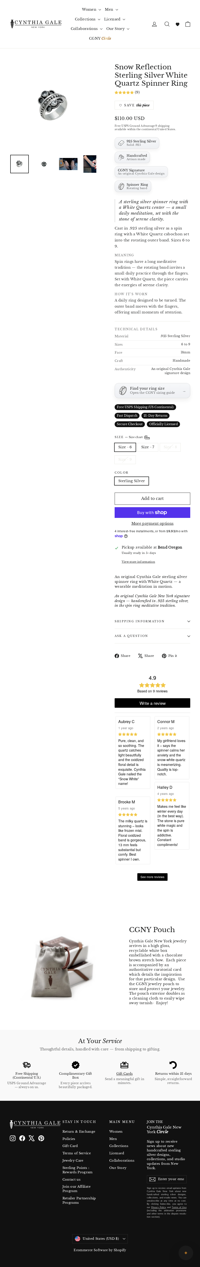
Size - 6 (125, 447)
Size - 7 (147, 447)
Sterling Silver (131, 481)
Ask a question (131, 636)
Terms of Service (76, 1153)
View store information (138, 561)
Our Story (116, 29)
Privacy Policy (158, 1207)
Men (109, 9)
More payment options (152, 523)
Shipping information (140, 621)
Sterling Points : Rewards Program (77, 1170)
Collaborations (85, 29)
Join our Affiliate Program (76, 1188)
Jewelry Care (72, 1160)
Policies (68, 1139)
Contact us (71, 1179)
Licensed (112, 19)
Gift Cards (124, 1074)
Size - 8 (170, 447)
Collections (86, 19)
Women (89, 9)
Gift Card (70, 1146)
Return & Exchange (78, 1131)
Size (129, 437)
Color (122, 472)
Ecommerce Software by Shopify (100, 1250)
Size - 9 (125, 459)
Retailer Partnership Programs (79, 1200)
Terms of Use (179, 1207)
